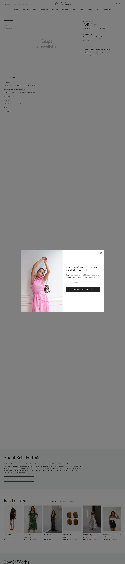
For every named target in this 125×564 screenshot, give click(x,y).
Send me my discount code (83, 289)
